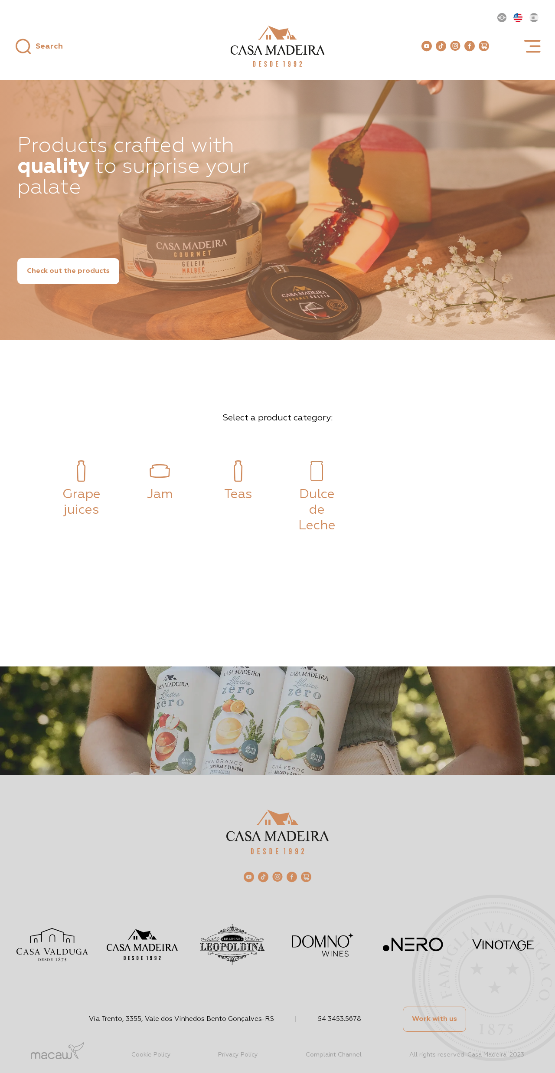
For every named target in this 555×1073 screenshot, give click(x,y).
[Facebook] (469, 46)
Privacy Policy (238, 1055)
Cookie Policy (151, 1055)
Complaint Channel (334, 1055)
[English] (518, 17)
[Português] (501, 17)
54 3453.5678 (339, 1019)
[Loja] (484, 46)
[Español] (534, 17)
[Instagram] (455, 46)
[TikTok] (441, 46)
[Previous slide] (25, 497)
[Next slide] (530, 497)
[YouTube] (426, 46)
